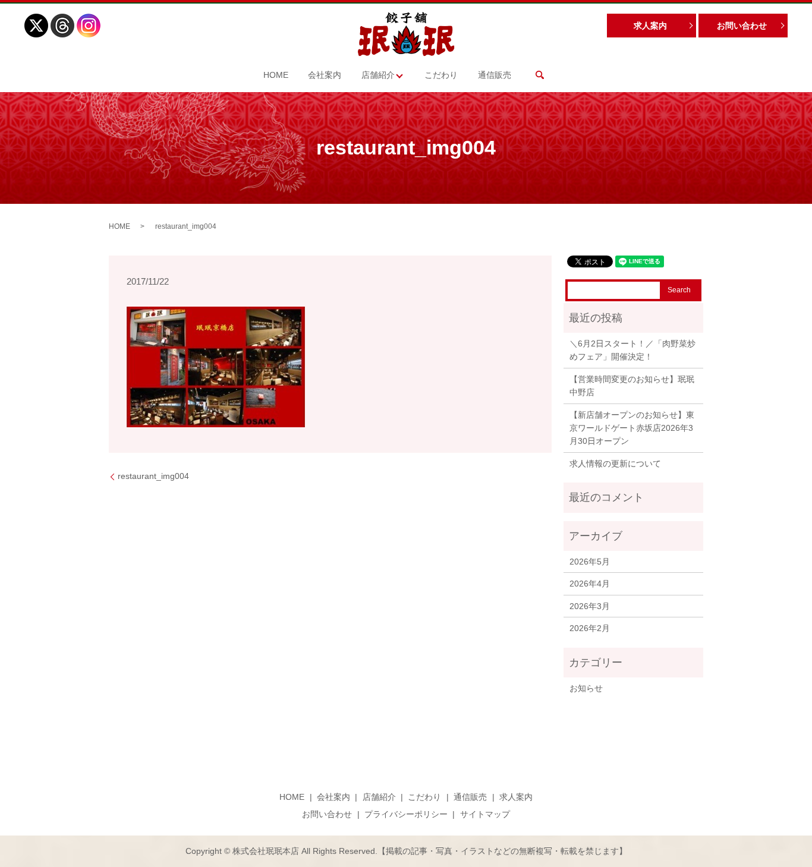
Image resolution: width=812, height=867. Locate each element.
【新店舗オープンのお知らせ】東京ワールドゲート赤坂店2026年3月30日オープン (631, 428)
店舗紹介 (378, 75)
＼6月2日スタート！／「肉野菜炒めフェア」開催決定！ (632, 350)
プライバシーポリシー (406, 814)
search (540, 75)
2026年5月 (589, 561)
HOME (275, 75)
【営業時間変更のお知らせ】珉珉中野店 (631, 385)
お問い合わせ (742, 25)
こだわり (441, 75)
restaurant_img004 (153, 476)
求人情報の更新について (615, 463)
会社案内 (324, 75)
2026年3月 (589, 606)
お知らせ (586, 688)
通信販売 (494, 75)
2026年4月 (589, 583)
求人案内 (650, 25)
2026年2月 (589, 628)
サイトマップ (485, 814)
